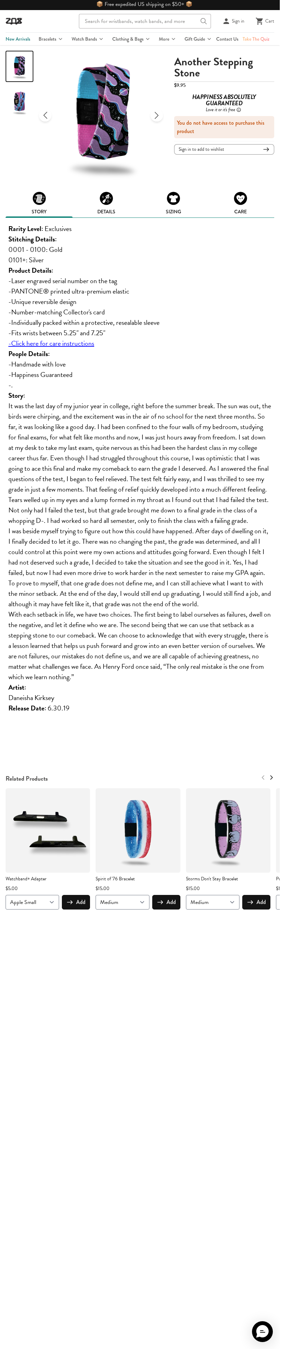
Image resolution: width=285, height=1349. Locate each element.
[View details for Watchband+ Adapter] (48, 830)
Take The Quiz (256, 38)
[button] (262, 1331)
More (164, 38)
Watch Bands (84, 38)
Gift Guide (195, 38)
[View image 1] (19, 66)
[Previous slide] (45, 115)
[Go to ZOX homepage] (14, 21)
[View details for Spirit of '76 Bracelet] (138, 830)
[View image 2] (19, 102)
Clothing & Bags (128, 38)
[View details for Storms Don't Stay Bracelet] (228, 830)
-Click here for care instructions (51, 343)
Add (81, 902)
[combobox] (145, 21)
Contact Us (227, 38)
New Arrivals (18, 38)
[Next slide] (156, 115)
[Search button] (203, 21)
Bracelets (47, 38)
